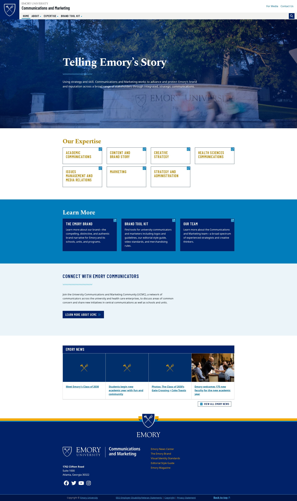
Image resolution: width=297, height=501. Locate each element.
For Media (272, 6)
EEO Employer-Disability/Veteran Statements (139, 497)
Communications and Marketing (46, 8)
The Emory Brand (161, 454)
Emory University (89, 497)
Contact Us (287, 6)
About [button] (36, 16)
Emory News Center (162, 449)
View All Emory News (216, 404)
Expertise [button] (50, 16)
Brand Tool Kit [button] (71, 16)
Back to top (220, 498)
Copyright (169, 497)
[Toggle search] (292, 16)
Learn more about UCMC (81, 314)
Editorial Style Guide (162, 463)
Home (26, 16)
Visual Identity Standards (165, 458)
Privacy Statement (186, 497)
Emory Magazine (160, 468)
